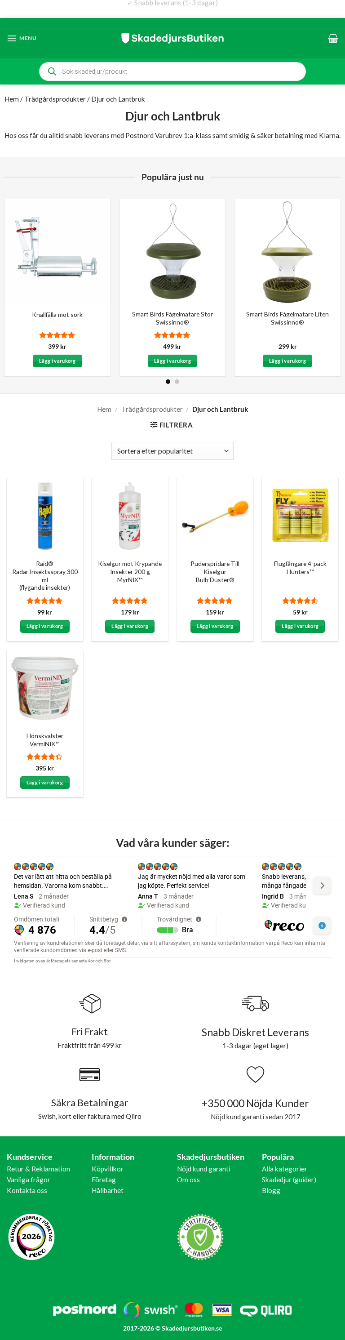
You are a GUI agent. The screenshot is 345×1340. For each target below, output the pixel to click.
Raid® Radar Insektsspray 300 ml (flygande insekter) (45, 575)
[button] (22, 38)
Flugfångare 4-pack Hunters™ (300, 567)
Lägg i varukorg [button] (57, 361)
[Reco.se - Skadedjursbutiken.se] (31, 1237)
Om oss (188, 1179)
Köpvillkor (108, 1169)
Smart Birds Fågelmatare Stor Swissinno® (172, 318)
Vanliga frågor (28, 1179)
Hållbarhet (108, 1190)
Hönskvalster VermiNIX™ (45, 740)
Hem (11, 99)
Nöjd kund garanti (203, 1169)
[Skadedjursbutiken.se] (172, 38)
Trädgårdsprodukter (55, 99)
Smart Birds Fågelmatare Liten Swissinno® (287, 318)
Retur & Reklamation (38, 1169)
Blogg (271, 1190)
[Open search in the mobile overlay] (172, 71)
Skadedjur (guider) (289, 1179)
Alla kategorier (284, 1169)
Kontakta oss (27, 1190)
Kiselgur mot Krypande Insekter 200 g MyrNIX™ (130, 571)
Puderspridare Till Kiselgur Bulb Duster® (214, 571)
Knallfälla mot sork (57, 314)
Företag (104, 1179)
